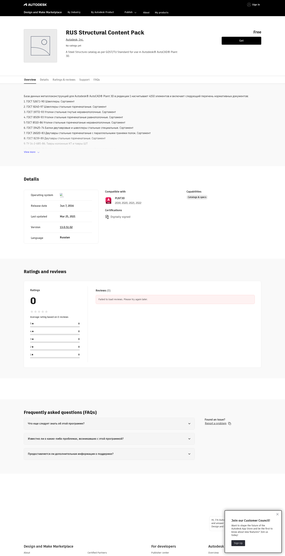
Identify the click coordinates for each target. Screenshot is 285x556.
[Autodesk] (35, 4)
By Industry (74, 12)
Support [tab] (84, 80)
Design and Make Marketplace (43, 12)
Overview (213, 552)
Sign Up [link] (238, 543)
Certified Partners (97, 552)
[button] (109, 423)
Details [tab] (44, 80)
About (146, 12)
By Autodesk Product (102, 12)
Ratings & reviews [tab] (64, 80)
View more (29, 152)
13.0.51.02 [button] (66, 227)
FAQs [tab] (97, 80)
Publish (128, 12)
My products (161, 12)
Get (241, 41)
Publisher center (160, 552)
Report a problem (215, 423)
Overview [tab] (30, 80)
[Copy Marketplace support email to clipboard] (229, 423)
